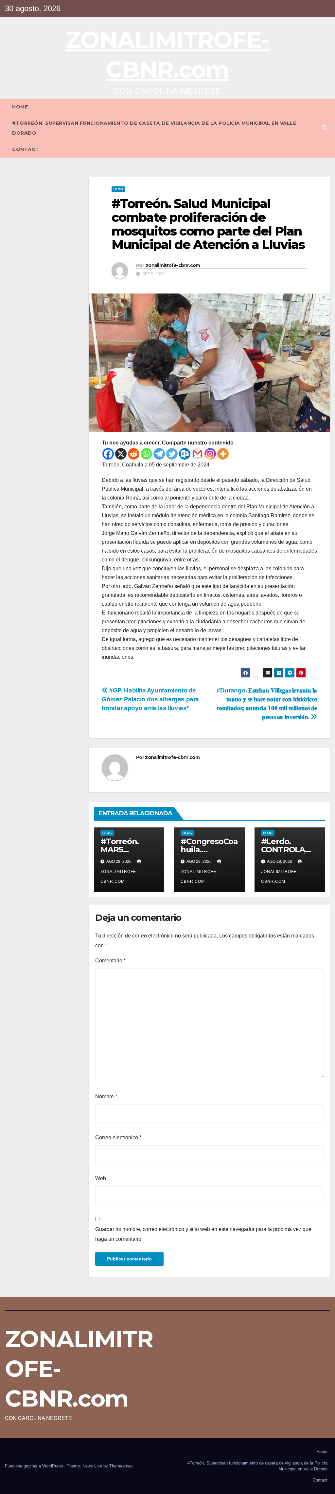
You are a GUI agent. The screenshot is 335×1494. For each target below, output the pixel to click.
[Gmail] (197, 454)
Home (20, 107)
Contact (25, 149)
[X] (121, 454)
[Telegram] (159, 454)
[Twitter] (172, 454)
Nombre (106, 1096)
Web (100, 1178)
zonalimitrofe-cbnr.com (173, 265)
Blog (118, 189)
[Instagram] (210, 454)
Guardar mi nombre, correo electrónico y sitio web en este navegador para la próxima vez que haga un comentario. (203, 1234)
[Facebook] (108, 454)
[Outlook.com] (184, 454)
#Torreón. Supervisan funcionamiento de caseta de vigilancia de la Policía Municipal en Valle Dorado (154, 128)
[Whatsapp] (146, 454)
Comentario (110, 960)
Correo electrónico (118, 1137)
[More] (223, 454)
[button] (324, 128)
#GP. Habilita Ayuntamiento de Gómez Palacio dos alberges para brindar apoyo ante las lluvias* (150, 699)
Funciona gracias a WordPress (34, 1466)
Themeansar (120, 1466)
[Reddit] (133, 454)
